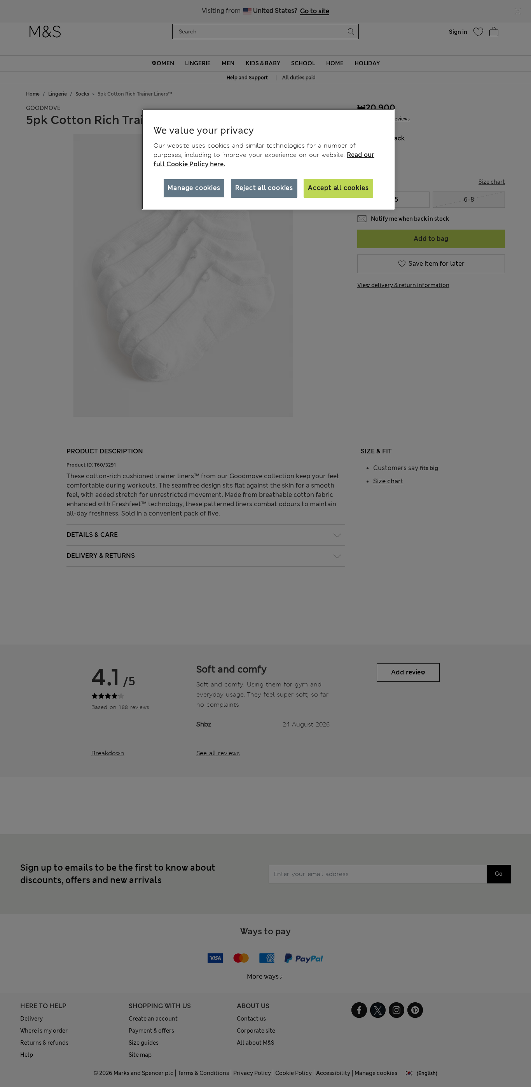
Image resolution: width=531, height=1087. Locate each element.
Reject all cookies (264, 188)
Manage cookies (194, 188)
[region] (268, 159)
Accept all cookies (338, 188)
